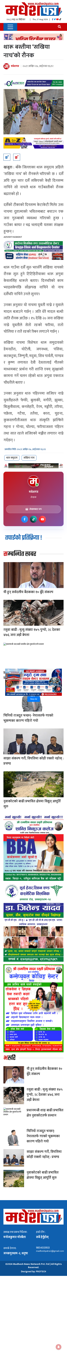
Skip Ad (33, 699)
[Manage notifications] (58, 1347)
